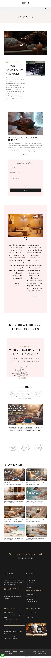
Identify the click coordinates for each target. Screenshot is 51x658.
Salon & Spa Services (25, 554)
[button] (23, 154)
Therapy (32, 424)
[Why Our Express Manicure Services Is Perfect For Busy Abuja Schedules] (25, 414)
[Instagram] (29, 558)
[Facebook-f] (19, 558)
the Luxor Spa (38, 391)
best (27, 395)
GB (11, 653)
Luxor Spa (30, 361)
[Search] (45, 9)
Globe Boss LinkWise (28, 656)
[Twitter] (22, 558)
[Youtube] (32, 558)
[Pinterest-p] (25, 558)
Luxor (16, 95)
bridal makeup (19, 87)
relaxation (29, 398)
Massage (26, 424)
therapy (16, 93)
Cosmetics (19, 424)
